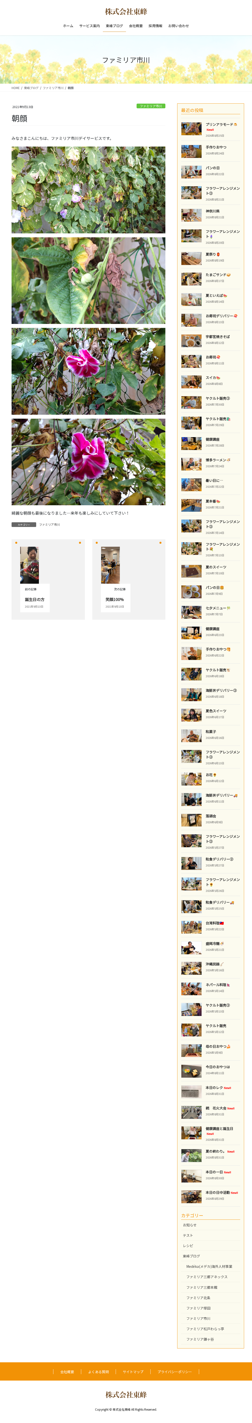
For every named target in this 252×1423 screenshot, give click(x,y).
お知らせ (190, 1224)
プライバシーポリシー (175, 1371)
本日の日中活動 (222, 1192)
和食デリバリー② (219, 859)
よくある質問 (98, 1371)
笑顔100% (115, 599)
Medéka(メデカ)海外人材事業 (209, 1266)
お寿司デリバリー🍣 (221, 315)
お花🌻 (211, 774)
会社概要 (67, 1371)
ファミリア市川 (151, 106)
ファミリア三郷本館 (201, 1287)
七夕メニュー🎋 (218, 607)
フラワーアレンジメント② (223, 191)
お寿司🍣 (213, 357)
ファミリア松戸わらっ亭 (205, 1328)
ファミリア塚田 (198, 1308)
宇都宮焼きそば (218, 336)
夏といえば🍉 (216, 295)
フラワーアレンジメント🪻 (223, 234)
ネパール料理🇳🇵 (218, 984)
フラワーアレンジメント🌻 (223, 882)
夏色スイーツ (216, 710)
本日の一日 (218, 1171)
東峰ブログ (191, 1256)
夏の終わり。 (220, 1151)
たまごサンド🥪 (218, 274)
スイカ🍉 (213, 377)
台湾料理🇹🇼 (215, 922)
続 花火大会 (220, 1107)
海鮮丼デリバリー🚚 (221, 795)
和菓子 (211, 731)
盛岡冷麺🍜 (215, 943)
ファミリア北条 (198, 1297)
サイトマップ (133, 1371)
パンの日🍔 (215, 587)
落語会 (211, 815)
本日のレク (218, 1087)
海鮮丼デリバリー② (221, 690)
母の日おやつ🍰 (218, 1046)
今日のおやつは (218, 1066)
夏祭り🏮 (213, 254)
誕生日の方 (35, 599)
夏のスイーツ (216, 566)
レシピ (188, 1245)
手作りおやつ (216, 147)
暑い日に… (214, 480)
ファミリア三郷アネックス (207, 1276)
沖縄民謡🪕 (215, 963)
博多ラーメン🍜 (218, 459)
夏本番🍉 (213, 501)
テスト (188, 1235)
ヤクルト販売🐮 (218, 669)
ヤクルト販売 (216, 1025)
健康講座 (213, 439)
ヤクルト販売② (218, 398)
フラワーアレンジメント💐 (223, 547)
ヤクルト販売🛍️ (218, 418)
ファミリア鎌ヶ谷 (200, 1339)
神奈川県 (213, 210)
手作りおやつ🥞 (218, 649)
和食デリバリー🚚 (220, 902)
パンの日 (213, 167)
